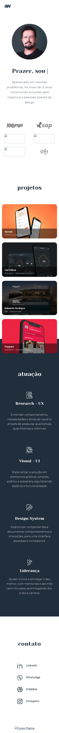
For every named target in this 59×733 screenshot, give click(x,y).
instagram (32, 701)
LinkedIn (31, 665)
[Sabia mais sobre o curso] (24, 728)
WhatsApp (32, 677)
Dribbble (31, 689)
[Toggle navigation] (50, 6)
